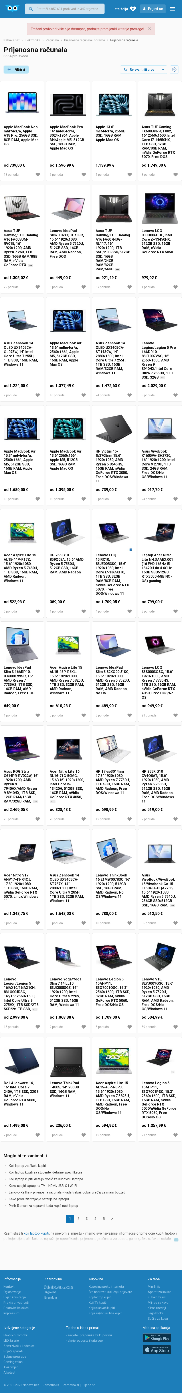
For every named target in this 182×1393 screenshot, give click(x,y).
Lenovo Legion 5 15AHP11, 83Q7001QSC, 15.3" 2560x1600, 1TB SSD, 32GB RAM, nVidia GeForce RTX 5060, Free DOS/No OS (113, 992)
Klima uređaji (157, 1308)
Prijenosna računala (124, 40)
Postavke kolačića (16, 1308)
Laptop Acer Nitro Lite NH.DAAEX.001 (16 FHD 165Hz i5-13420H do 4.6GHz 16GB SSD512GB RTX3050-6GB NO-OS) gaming (157, 568)
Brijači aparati (13, 1351)
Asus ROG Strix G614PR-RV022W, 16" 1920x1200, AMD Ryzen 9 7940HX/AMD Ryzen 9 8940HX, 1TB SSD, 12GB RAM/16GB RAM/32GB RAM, (21, 786)
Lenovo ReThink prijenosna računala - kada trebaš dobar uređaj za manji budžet (67, 1192)
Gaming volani (13, 1362)
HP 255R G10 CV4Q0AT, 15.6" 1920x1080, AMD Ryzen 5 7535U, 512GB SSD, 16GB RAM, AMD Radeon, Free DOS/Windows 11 (158, 786)
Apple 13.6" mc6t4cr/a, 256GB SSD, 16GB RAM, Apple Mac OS (110, 133)
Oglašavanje (12, 1292)
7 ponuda (148, 819)
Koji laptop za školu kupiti (27, 1166)
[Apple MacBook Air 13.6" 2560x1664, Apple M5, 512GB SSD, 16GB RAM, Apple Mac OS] (68, 429)
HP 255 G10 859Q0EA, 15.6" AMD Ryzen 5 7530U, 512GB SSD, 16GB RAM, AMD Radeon (67, 563)
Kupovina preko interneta (106, 1286)
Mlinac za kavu (158, 1302)
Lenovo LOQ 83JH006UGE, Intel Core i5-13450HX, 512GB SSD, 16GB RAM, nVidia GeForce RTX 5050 (157, 241)
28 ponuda (57, 819)
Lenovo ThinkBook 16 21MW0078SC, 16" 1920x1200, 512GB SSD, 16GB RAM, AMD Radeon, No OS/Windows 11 (113, 886)
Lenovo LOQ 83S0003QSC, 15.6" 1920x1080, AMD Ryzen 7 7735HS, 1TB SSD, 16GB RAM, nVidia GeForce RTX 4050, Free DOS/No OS (159, 682)
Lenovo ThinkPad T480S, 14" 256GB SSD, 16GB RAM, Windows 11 (64, 1089)
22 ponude (11, 287)
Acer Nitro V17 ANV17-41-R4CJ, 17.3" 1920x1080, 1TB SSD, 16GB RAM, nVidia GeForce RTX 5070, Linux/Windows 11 (21, 888)
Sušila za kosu (158, 1318)
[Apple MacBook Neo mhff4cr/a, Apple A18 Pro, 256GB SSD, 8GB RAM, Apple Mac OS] (22, 105)
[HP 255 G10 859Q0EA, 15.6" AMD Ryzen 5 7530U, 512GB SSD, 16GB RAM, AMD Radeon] (68, 533)
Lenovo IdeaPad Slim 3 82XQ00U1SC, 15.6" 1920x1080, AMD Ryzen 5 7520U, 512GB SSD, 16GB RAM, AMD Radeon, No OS (113, 680)
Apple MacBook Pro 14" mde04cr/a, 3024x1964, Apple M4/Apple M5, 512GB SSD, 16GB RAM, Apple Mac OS (67, 137)
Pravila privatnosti (16, 1302)
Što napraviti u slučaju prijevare (110, 1292)
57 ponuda (103, 287)
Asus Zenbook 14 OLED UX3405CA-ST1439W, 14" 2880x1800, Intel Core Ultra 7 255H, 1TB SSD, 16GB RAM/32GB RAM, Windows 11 (111, 358)
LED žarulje (11, 1340)
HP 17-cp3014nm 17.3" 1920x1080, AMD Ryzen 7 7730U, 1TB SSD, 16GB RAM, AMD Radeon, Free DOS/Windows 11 (113, 782)
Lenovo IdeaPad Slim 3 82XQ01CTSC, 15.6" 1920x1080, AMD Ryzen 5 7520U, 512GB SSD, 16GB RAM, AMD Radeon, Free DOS (67, 243)
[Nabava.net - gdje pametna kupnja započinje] (12, 8)
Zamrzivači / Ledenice (19, 1346)
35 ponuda (149, 923)
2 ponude (10, 395)
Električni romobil (16, 1335)
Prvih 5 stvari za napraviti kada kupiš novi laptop (43, 1206)
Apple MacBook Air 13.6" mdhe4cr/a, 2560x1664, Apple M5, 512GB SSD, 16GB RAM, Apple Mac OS (66, 354)
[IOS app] (156, 1350)
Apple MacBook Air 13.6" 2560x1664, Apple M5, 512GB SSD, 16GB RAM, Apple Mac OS (66, 460)
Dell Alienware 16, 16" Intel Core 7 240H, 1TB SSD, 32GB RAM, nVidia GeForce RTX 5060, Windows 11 (21, 1093)
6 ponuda (56, 287)
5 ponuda (56, 174)
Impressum (12, 1313)
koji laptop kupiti (36, 1233)
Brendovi (50, 1297)
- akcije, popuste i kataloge (84, 1340)
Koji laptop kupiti (100, 1297)
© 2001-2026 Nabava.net (21, 1385)
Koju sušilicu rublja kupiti (105, 1313)
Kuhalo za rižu (157, 1297)
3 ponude (148, 174)
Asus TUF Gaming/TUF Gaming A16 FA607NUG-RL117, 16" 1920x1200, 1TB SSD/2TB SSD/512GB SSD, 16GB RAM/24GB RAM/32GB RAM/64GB (113, 250)
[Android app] (156, 1337)
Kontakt (9, 1286)
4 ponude (102, 611)
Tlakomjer (11, 1367)
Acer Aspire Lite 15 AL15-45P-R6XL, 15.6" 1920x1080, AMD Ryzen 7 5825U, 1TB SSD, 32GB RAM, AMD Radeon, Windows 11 (67, 680)
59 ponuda (149, 1027)
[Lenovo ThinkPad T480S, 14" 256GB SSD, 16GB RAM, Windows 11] (68, 1061)
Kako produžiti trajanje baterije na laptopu (39, 1199)
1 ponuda (102, 174)
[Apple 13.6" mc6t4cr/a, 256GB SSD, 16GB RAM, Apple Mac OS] (114, 105)
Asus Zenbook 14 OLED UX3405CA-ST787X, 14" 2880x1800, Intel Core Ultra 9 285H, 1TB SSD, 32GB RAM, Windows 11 (67, 888)
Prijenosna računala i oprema (84, 40)
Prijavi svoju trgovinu (58, 1286)
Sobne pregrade (15, 1356)
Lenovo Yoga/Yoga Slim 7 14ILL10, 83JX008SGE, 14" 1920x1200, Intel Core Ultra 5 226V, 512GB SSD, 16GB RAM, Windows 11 (65, 992)
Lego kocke (156, 1313)
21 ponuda (149, 715)
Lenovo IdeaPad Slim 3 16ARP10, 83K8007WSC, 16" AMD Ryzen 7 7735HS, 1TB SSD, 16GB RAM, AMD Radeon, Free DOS (19, 680)
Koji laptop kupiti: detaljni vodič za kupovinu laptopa (46, 1179)
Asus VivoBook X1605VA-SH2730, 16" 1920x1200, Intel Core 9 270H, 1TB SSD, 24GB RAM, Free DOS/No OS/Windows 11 (158, 464)
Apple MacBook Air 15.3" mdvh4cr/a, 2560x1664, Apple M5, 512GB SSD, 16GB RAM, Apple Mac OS (20, 462)
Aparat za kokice (159, 1292)
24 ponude (103, 395)
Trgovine (50, 1292)
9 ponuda (102, 499)
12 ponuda (103, 819)
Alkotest (9, 1372)
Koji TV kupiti (98, 1302)
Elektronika (32, 40)
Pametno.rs (51, 1385)
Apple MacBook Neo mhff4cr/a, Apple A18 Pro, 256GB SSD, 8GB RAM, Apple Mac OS (21, 135)
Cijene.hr (89, 1385)
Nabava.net (12, 40)
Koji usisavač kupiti (102, 1308)
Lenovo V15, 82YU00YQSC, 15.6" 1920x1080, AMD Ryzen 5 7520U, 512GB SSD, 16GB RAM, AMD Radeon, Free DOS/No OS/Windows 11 (158, 994)
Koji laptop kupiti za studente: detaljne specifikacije (45, 1172)
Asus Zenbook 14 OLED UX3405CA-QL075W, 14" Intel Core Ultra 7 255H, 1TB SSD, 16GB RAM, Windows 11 (21, 354)
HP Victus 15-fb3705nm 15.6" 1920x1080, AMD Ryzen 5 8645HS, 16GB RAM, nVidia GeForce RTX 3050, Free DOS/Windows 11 (112, 466)
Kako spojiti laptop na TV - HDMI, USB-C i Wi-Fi (43, 1186)
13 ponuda (11, 174)
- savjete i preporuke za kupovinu (89, 1335)
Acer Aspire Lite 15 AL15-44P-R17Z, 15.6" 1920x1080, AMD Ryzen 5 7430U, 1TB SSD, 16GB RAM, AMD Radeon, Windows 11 (21, 568)
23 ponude (11, 819)
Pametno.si (71, 1385)
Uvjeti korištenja (15, 1297)
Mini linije (154, 1286)
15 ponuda (11, 1027)
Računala (52, 40)
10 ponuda (57, 395)
